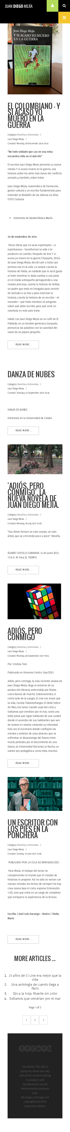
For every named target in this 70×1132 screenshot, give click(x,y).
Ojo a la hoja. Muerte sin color (35, 993)
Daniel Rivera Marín (40, 218)
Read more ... (24, 344)
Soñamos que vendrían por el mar (35, 999)
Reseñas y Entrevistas (28, 135)
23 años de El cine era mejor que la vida (35, 977)
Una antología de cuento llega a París (35, 986)
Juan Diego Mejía (18, 6)
